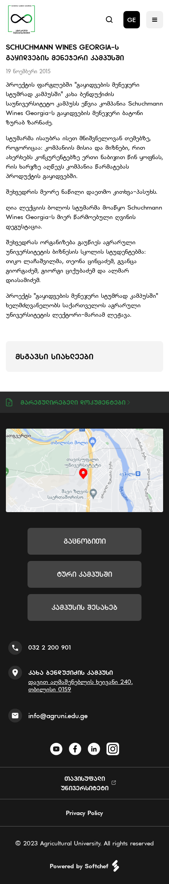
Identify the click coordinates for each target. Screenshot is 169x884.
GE (131, 20)
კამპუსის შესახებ (84, 607)
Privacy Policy (84, 813)
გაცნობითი (85, 541)
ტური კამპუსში (84, 574)
